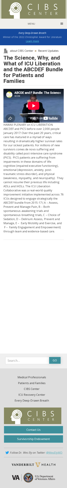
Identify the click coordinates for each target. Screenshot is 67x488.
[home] (33, 9)
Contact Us (33, 430)
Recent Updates (48, 51)
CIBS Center (22, 51)
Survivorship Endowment (33, 439)
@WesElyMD (54, 453)
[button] (33, 24)
